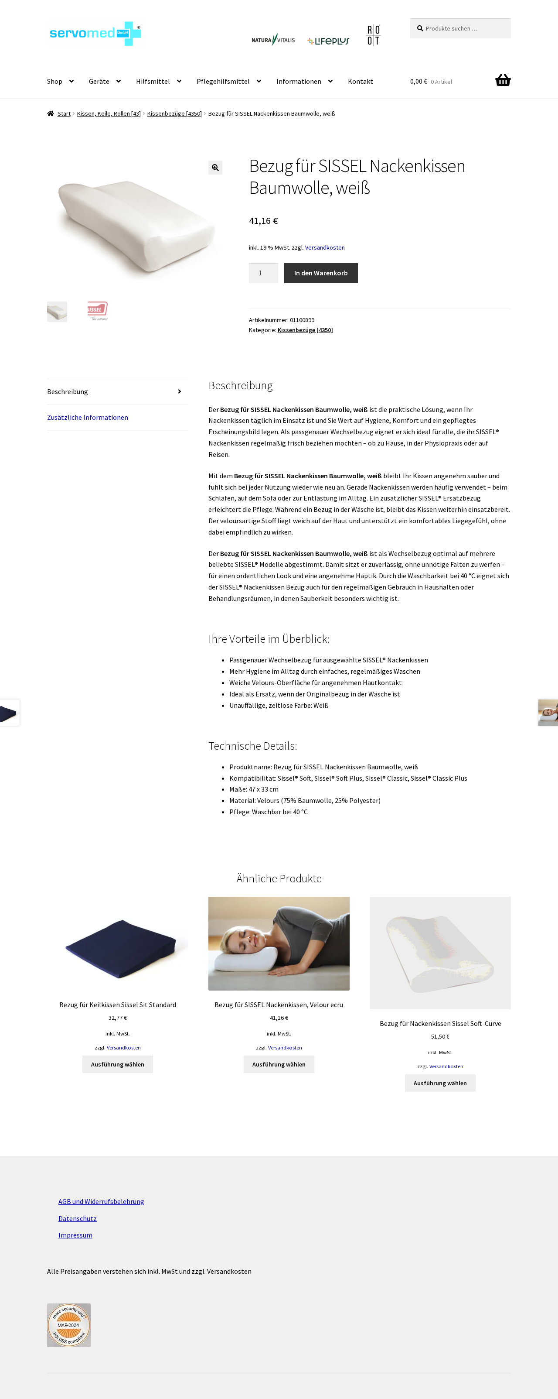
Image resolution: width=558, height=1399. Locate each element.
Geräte (99, 81)
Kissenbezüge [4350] (174, 113)
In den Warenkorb (321, 272)
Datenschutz (77, 1218)
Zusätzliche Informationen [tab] (87, 417)
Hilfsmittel (153, 81)
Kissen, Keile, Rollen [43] (109, 113)
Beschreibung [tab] (67, 391)
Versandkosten (325, 247)
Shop (54, 81)
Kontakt (360, 81)
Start (64, 113)
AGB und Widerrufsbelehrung (101, 1201)
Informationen (298, 81)
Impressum (75, 1235)
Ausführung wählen (117, 1064)
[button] (215, 168)
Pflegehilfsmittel (223, 81)
